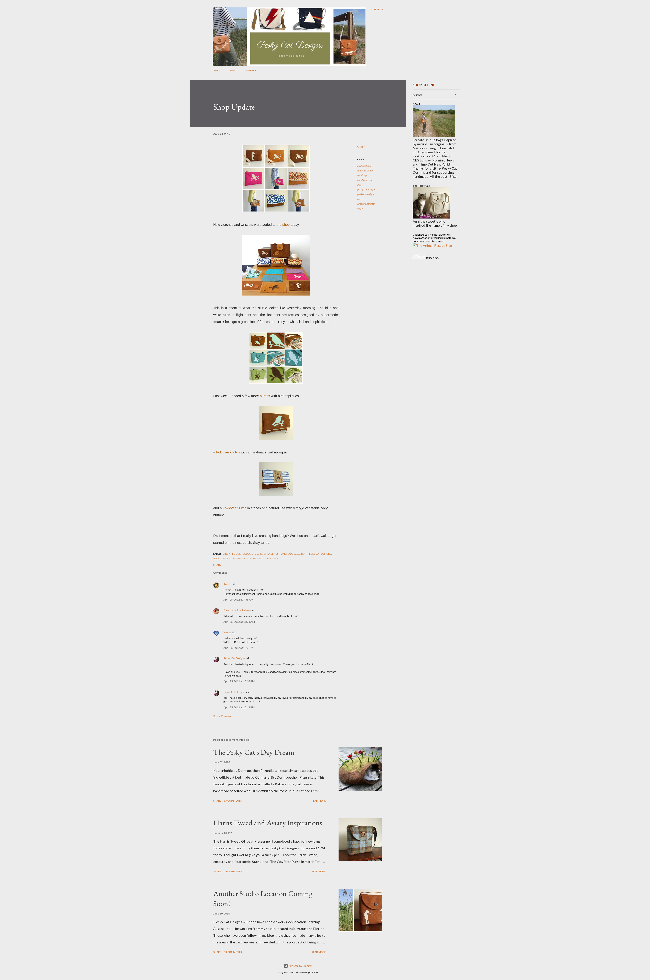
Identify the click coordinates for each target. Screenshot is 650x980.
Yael (225, 632)
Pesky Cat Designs (234, 658)
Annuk (227, 584)
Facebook (250, 70)
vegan (360, 208)
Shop (232, 70)
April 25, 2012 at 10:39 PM (239, 681)
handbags (362, 175)
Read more (319, 800)
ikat (359, 184)
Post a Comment (223, 716)
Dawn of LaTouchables (236, 610)
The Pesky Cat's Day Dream (253, 752)
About (216, 70)
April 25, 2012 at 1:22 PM (238, 647)
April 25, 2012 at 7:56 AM (238, 599)
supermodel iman (366, 203)
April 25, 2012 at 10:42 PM (239, 707)
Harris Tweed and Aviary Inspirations (267, 822)
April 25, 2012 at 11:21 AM (239, 621)
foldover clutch (365, 170)
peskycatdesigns (365, 194)
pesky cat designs (366, 189)
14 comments (233, 871)
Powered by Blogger (300, 965)
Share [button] (361, 147)
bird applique (364, 165)
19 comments (233, 800)
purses (360, 199)
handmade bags (365, 180)
